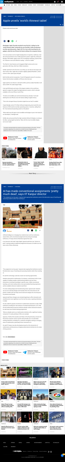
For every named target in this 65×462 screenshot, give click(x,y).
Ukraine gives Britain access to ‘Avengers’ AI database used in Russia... (56, 383)
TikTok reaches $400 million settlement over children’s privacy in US (23, 428)
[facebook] (5, 41)
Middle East (24, 4)
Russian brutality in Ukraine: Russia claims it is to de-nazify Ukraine (9, 164)
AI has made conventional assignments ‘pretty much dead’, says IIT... (8, 383)
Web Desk (9, 231)
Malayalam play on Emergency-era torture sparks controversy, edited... (24, 164)
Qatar (35, 159)
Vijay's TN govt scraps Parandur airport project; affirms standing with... (7, 405)
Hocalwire (42, 457)
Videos (4, 159)
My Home (8, 4)
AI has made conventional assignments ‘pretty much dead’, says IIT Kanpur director (30, 192)
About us (24, 451)
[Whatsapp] (12, 41)
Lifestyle (53, 4)
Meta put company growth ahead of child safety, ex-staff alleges (40, 428)
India (12, 4)
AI (6, 336)
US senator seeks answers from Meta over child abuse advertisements (56, 428)
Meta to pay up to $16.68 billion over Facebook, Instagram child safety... (40, 383)
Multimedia (58, 4)
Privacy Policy (35, 451)
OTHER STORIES (5, 146)
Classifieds (25, 1)
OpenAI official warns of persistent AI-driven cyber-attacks (8, 428)
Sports (34, 4)
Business (30, 4)
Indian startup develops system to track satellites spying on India (40, 405)
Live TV (21, 1)
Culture (5, 446)
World (15, 4)
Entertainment (40, 4)
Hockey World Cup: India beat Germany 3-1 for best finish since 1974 (55, 164)
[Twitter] (8, 41)
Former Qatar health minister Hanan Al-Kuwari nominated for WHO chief (39, 164)
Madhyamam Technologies (30, 457)
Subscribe (30, 1)
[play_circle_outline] (9, 152)
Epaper (18, 1)
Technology (47, 4)
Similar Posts (4, 365)
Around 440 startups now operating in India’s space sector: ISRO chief (23, 405)
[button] (1, 2)
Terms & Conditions (43, 451)
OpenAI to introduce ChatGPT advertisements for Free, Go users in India (24, 383)
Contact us (29, 451)
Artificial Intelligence (11, 336)
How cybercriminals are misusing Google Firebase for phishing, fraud (56, 405)
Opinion (19, 4)
